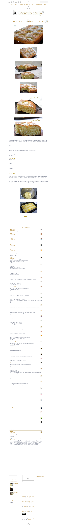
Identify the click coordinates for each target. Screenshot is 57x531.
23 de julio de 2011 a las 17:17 (12, 258)
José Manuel (11, 238)
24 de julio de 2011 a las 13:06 (12, 369)
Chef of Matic (26, 4)
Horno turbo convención (30, 501)
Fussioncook (16, 4)
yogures (31, 511)
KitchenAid (21, 4)
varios (25, 511)
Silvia (10, 362)
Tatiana (11, 387)
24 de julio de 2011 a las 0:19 (12, 342)
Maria (10, 348)
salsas (26, 510)
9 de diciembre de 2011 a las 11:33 (13, 439)
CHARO (11, 233)
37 (47, 21)
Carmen (11, 257)
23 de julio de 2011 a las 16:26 (12, 239)
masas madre (33, 502)
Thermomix (12, 4)
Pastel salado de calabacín (15, 483)
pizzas (24, 507)
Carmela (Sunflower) (12, 277)
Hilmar (11, 244)
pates (30, 506)
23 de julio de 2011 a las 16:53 (12, 245)
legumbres (26, 502)
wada (10, 411)
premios (30, 507)
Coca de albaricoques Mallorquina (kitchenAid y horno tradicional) (26, 21)
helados (23, 501)
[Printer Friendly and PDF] (28, 219)
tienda (31, 510)
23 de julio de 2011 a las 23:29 (12, 336)
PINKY (11, 320)
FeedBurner (29, 479)
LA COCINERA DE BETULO (14, 335)
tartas (28, 510)
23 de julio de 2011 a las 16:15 (12, 234)
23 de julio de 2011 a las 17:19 (12, 265)
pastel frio (25, 506)
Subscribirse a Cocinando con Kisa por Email (40, 476)
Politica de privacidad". (30, 519)
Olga (33, 518)
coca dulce (30, 496)
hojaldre (26, 501)
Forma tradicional (31, 4)
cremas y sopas (27, 497)
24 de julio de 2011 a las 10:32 (12, 363)
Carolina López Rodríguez (13, 341)
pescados (33, 506)
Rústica (10, 487)
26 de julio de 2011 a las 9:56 (12, 418)
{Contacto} (45, 4)
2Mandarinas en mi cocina (12, 491)
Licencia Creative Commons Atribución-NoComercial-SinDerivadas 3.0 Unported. (27, 517)
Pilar (10, 368)
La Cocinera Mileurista (13, 229)
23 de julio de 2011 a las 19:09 (12, 287)
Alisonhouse (11, 310)
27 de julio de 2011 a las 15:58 (12, 432)
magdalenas (29, 502)
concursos (24, 497)
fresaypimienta (12, 407)
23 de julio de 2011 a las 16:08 (12, 230)
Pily (10, 399)
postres (27, 507)
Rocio (10, 249)
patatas (28, 506)
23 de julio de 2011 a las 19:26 (12, 298)
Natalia (11, 393)
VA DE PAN (11, 417)
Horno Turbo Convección (39, 4)
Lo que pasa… (12, 271)
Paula (10, 421)
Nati (10, 331)
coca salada (33, 496)
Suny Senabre (11, 431)
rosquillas (24, 510)
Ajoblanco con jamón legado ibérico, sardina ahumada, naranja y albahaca (16, 493)
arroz (28, 493)
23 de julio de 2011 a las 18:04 (12, 282)
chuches (28, 496)
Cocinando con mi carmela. (12, 496)
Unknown (11, 264)
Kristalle (11, 281)
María (10, 297)
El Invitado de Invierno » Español (13, 481)
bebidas (32, 493)
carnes (23, 496)
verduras (28, 511)
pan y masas (28, 505)
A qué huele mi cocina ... (13, 293)
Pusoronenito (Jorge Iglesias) (13, 286)
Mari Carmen (11, 358)
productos (33, 507)
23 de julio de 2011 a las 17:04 (12, 250)
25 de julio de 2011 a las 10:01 (12, 408)
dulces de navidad (32, 497)
